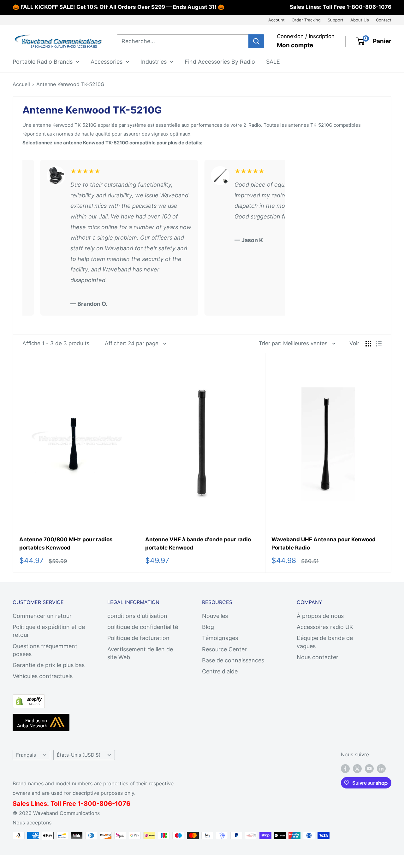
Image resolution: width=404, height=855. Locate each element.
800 (90, 803)
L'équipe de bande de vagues (325, 642)
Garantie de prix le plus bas (49, 665)
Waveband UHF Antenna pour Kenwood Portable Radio (323, 543)
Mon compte (295, 45)
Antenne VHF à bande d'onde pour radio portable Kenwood (198, 543)
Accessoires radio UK (325, 627)
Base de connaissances (233, 660)
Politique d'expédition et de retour (49, 631)
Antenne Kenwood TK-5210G (70, 84)
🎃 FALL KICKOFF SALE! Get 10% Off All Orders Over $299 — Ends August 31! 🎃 (118, 7)
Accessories (106, 61)
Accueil (21, 84)
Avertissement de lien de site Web (140, 653)
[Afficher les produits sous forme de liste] (379, 343)
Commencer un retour (42, 616)
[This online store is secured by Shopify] (29, 699)
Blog (208, 627)
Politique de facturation (138, 638)
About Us (359, 19)
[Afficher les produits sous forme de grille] (368, 343)
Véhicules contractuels (43, 676)
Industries (153, 61)
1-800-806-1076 (369, 7)
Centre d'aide (220, 671)
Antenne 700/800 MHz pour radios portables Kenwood (66, 543)
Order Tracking (306, 19)
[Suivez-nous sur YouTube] (369, 768)
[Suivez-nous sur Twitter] (357, 768)
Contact (383, 19)
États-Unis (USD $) (79, 755)
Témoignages (220, 638)
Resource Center (224, 649)
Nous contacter (317, 657)
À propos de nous (320, 616)
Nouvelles (215, 616)
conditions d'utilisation (137, 616)
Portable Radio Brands (43, 61)
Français (26, 755)
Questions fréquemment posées (45, 650)
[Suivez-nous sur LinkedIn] (381, 768)
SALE (273, 61)
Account (276, 19)
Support (335, 19)
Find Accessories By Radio (220, 61)
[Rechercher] (256, 41)
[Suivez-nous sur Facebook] (345, 768)
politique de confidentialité (142, 627)
